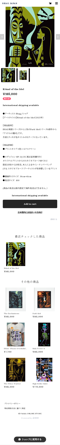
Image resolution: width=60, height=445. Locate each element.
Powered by (27, 418)
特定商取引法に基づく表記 (14, 408)
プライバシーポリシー (12, 404)
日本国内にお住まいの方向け (30, 212)
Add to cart (30, 204)
